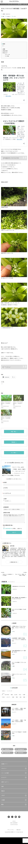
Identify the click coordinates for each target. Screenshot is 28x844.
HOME (4, 764)
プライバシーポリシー (10, 829)
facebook (7, 752)
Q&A (2, 786)
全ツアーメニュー (6, 367)
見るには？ (5, 52)
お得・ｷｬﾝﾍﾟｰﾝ (4, 782)
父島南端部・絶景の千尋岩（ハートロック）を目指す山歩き (19, 639)
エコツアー (14, 643)
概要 (4, 49)
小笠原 (24, 694)
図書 (12, 694)
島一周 (16, 694)
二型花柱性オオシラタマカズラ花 (10, 158)
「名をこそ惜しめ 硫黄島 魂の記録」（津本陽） (20, 575)
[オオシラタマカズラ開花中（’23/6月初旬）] (6, 413)
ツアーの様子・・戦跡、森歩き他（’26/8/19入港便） (19, 709)
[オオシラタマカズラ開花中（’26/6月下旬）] (18, 398)
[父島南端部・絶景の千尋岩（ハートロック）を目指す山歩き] (6, 642)
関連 (8, 56)
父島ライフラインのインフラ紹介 (19, 674)
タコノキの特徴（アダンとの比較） (19, 663)
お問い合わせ (18, 829)
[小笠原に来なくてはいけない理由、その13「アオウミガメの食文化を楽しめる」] (6, 630)
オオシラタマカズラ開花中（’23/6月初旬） (6, 418)
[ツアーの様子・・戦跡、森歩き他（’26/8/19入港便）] (6, 712)
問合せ (3, 791)
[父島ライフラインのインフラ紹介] (6, 677)
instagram (21, 749)
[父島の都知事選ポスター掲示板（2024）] (6, 654)
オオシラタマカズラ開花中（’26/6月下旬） (18, 403)
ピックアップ (9, 690)
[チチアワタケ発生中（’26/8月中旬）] (6, 735)
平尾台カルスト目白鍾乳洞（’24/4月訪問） (8, 575)
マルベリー (4, 768)
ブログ (3, 795)
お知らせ (8, 16)
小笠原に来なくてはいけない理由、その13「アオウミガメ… (19, 628)
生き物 (3, 697)
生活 (13, 631)
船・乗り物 (7, 694)
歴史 (13, 697)
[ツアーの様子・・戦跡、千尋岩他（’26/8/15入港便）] (6, 723)
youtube (20, 752)
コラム (14, 16)
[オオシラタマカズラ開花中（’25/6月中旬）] (6, 398)
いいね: (8, 54)
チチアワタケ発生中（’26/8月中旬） (19, 732)
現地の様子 (5, 51)
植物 (3, 16)
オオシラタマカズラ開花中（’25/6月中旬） (6, 403)
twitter (7, 749)
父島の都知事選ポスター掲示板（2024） (19, 651)
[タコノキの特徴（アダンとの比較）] (6, 666)
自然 (20, 697)
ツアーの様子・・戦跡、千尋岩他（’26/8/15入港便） (19, 720)
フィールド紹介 (5, 773)
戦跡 (24, 697)
